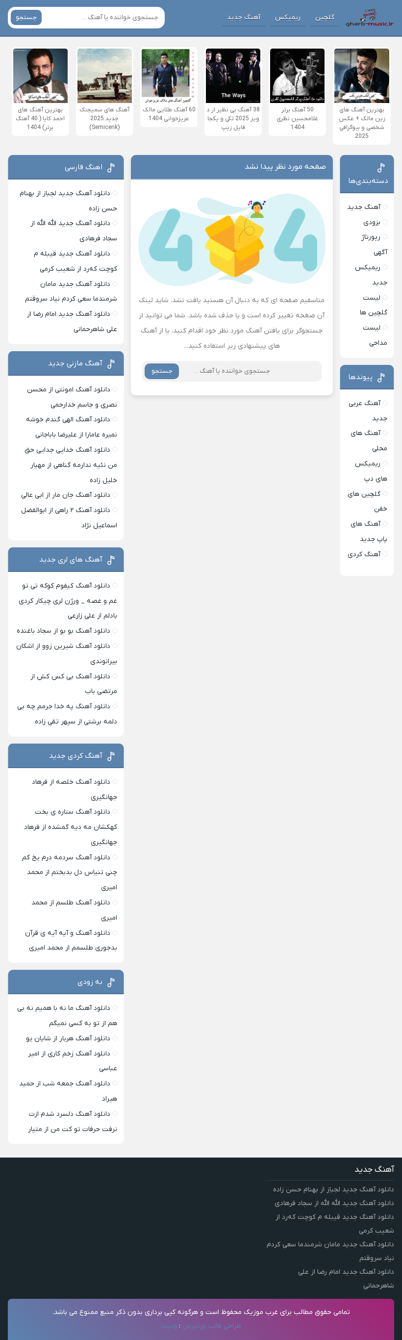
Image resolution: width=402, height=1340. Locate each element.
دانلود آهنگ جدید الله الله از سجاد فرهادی (334, 1203)
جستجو (26, 17)
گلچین (324, 17)
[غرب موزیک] (369, 17)
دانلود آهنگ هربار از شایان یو (68, 1038)
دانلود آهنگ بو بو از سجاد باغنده (63, 631)
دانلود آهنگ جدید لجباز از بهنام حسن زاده (333, 1189)
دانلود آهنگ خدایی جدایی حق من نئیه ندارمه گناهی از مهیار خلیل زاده (71, 465)
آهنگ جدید (243, 17)
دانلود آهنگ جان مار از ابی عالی (65, 495)
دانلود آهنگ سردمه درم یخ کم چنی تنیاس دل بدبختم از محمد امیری (69, 873)
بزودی (371, 222)
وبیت (169, 1326)
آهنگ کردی (364, 554)
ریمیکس (288, 17)
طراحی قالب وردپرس (211, 1326)
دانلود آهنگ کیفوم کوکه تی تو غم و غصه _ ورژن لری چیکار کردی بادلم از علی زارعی (68, 601)
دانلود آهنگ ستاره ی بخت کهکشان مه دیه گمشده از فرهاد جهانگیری (70, 827)
